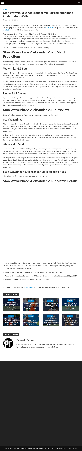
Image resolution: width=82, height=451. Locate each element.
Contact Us (49, 448)
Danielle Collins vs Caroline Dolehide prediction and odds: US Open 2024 (71, 321)
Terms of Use (72, 448)
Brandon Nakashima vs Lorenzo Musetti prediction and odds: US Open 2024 (11, 321)
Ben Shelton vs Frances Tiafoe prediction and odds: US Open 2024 (31, 321)
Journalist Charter (36, 448)
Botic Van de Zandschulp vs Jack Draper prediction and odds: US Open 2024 (11, 306)
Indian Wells (49, 27)
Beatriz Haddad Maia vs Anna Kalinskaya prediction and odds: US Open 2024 (31, 306)
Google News (28, 287)
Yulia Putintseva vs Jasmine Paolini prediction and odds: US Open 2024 (71, 306)
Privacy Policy (61, 448)
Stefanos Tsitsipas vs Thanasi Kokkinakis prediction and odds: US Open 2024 (51, 321)
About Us (24, 448)
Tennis (5, 10)
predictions (7, 30)
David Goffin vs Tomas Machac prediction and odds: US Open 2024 (50, 306)
